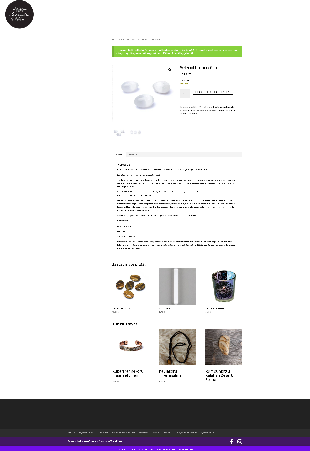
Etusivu (115, 39)
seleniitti (184, 113)
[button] (170, 70)
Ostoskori (144, 432)
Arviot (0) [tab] (133, 154)
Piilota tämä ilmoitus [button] (184, 449)
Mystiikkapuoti (125, 39)
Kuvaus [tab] (119, 154)
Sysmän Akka (207, 432)
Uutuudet (103, 432)
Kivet (215, 107)
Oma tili (166, 432)
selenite (193, 113)
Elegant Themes (89, 441)
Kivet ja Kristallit (138, 39)
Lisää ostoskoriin (212, 91)
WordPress (116, 441)
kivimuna (219, 110)
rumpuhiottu (231, 110)
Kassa (156, 432)
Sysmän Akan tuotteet (123, 432)
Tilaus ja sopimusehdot (185, 432)
